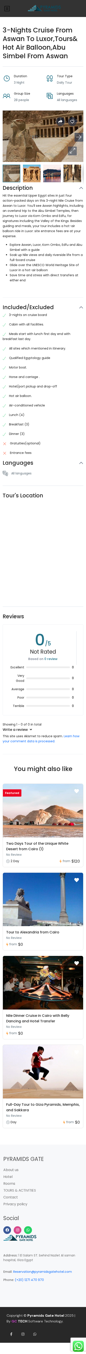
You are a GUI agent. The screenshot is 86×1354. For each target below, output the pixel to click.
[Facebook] (7, 1230)
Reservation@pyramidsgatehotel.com (42, 1271)
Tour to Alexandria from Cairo (32, 932)
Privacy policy (15, 1204)
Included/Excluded (28, 307)
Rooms (9, 1183)
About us (11, 1169)
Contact (10, 1197)
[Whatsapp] (28, 1230)
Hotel (8, 1176)
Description (18, 188)
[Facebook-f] (11, 1334)
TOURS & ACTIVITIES (19, 1190)
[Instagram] (17, 1230)
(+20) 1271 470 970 (29, 1280)
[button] (72, 151)
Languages (18, 463)
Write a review (16, 729)
